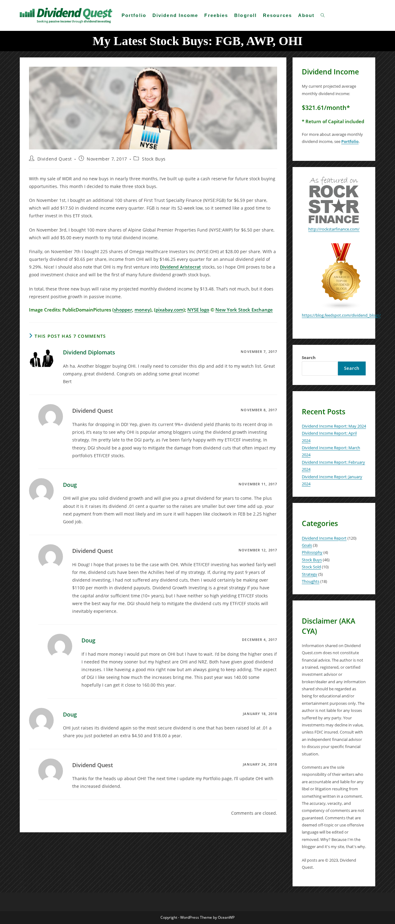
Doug (70, 484)
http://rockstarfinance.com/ (334, 229)
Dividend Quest (54, 159)
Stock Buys (154, 159)
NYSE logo (198, 310)
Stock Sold (311, 567)
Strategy (309, 574)
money (142, 310)
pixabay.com (169, 310)
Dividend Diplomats (89, 352)
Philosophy (312, 552)
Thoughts (310, 581)
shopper (123, 310)
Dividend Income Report (324, 538)
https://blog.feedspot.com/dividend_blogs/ (341, 315)
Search (309, 357)
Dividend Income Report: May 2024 (334, 426)
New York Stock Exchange (244, 310)
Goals (307, 545)
